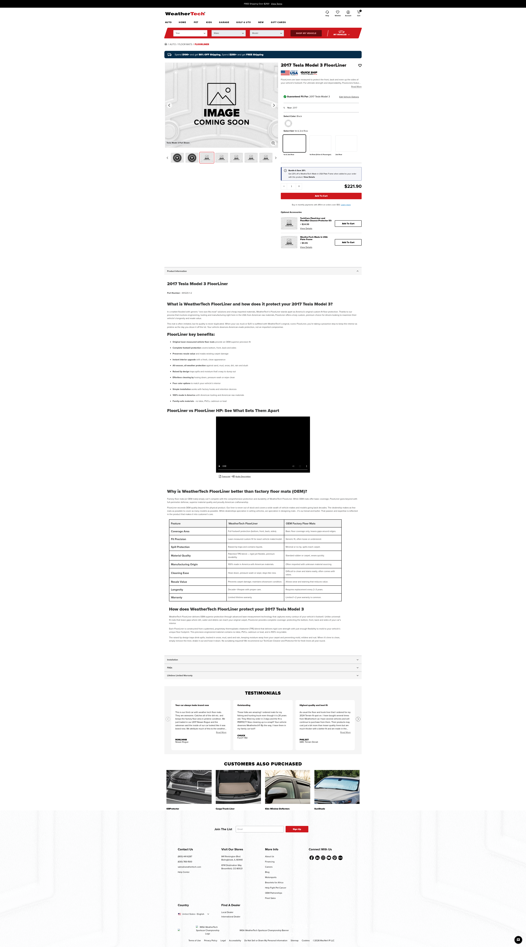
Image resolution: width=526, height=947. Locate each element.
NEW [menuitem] (261, 22)
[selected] (288, 123)
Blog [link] (267, 872)
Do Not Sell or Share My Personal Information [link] (265, 940)
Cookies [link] (306, 940)
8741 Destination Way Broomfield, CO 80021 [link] (231, 867)
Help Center (183, 872)
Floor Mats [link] (185, 44)
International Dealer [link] (230, 916)
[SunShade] (337, 787)
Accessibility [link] (235, 940)
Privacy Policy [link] (210, 940)
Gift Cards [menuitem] (278, 22)
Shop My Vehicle (306, 33)
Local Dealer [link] (227, 912)
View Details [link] (306, 228)
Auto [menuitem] (168, 22)
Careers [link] (268, 866)
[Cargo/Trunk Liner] (238, 787)
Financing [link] (270, 861)
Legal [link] (223, 940)
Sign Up (297, 829)
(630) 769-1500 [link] (185, 861)
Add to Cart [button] (348, 223)
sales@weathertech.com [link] (189, 866)
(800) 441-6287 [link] (185, 856)
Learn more (346, 204)
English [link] (200, 914)
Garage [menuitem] (224, 22)
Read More (356, 86)
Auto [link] (173, 44)
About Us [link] (269, 856)
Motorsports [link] (270, 877)
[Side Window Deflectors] (287, 787)
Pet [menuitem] (196, 22)
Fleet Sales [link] (270, 898)
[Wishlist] (360, 65)
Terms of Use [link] (194, 940)
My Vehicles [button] (340, 34)
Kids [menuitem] (209, 22)
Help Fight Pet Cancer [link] (275, 887)
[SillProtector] (189, 787)
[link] (165, 44)
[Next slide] (275, 158)
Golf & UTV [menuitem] (243, 22)
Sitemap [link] (294, 940)
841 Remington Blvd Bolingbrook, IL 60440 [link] (232, 858)
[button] (338, 13)
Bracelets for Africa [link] (274, 882)
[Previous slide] (167, 158)
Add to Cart (321, 195)
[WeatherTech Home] (185, 13)
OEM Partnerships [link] (273, 892)
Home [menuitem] (182, 22)
